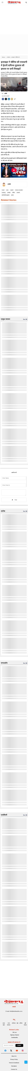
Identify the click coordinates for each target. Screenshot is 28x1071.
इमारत (12, 195)
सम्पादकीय (4, 663)
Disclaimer (14, 1066)
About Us (14, 1056)
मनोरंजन (14, 1023)
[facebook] (3, 99)
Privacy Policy (14, 1059)
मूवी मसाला (25, 1024)
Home (3, 57)
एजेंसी (5, 93)
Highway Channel (14, 1035)
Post (15, 500)
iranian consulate (19, 190)
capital (11, 190)
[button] (2, 3)
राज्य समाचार (8, 1024)
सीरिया (13, 192)
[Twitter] (6, 99)
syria (7, 190)
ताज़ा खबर (4, 1024)
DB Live (15, 1032)
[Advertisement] (14, 18)
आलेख (3, 511)
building (3, 192)
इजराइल (8, 192)
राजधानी (18, 192)
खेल (17, 1023)
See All (25, 319)
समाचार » (9, 57)
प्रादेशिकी (4, 815)
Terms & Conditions (14, 1062)
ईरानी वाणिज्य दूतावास (5, 195)
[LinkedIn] (9, 99)
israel (3, 190)
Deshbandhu (14, 1037)
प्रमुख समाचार (5, 319)
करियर (20, 1023)
